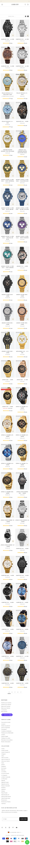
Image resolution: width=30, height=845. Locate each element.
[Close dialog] (28, 416)
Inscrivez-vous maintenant (19, 426)
